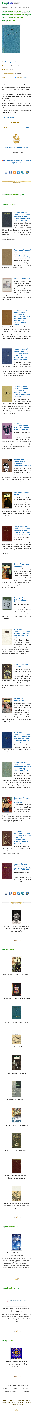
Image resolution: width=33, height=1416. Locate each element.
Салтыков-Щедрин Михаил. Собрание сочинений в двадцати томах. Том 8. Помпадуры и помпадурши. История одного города (22, 317)
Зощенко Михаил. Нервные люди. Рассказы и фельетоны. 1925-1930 (22, 462)
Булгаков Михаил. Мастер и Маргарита (16, 975)
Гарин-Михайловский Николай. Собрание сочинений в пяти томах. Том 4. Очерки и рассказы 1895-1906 (22, 254)
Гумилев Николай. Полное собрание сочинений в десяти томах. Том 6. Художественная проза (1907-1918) (21, 354)
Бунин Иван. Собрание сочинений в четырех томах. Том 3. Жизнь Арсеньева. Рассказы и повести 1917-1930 (22, 737)
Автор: (4, 58)
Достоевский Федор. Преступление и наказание (22, 800)
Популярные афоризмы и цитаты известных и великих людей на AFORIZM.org (16, 1364)
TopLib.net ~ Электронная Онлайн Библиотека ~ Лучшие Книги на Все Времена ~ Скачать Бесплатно (16, 1402)
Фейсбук (6, 1391)
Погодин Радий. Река (22, 278)
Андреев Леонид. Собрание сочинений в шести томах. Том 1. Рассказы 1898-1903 (22, 867)
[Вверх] (16, 1411)
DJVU (27, 128)
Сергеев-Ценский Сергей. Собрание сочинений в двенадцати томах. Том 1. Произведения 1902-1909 (22, 391)
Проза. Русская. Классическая (14, 62)
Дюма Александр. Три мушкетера (16, 1150)
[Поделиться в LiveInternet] (22, 172)
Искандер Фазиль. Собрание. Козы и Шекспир (21, 600)
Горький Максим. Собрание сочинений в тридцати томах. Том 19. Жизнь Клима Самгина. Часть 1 (22, 216)
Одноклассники (15, 1391)
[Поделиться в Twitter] (18, 172)
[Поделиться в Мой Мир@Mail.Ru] (27, 172)
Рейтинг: (4, 73)
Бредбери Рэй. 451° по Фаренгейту (17, 1125)
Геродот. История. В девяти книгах (16, 1022)
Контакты (26, 1391)
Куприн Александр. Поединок (21, 565)
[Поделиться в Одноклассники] (14, 172)
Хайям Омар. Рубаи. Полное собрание (16, 998)
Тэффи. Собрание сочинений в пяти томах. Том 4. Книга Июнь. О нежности (21, 427)
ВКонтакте (26, 1388)
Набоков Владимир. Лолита (16, 1073)
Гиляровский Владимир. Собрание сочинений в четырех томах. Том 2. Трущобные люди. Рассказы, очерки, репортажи (22, 837)
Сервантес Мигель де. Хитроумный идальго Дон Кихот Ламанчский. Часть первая (16, 1205)
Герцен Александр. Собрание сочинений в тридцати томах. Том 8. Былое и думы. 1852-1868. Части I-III (22, 530)
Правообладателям (16, 152)
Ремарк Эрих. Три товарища (16, 1100)
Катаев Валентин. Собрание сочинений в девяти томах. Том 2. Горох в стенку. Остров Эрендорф (22, 767)
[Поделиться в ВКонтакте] (6, 172)
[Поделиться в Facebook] (10, 172)
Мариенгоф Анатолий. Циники (21, 699)
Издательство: (6, 66)
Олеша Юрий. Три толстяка (21, 665)
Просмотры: (6, 70)
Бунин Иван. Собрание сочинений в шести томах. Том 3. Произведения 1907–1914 (22, 633)
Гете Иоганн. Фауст (16, 1047)
